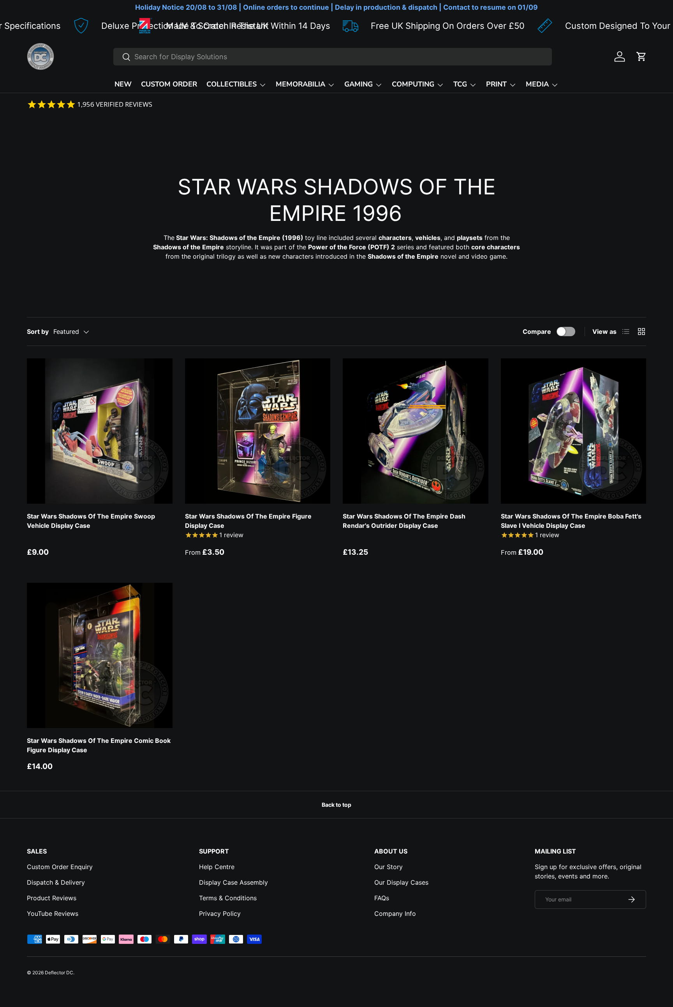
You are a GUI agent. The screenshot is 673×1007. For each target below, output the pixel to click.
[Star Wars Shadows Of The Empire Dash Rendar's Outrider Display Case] (415, 431)
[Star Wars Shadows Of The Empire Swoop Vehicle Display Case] (100, 431)
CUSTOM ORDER (169, 84)
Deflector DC (59, 972)
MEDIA (537, 84)
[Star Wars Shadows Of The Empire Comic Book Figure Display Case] (100, 655)
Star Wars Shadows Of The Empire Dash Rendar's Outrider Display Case (404, 520)
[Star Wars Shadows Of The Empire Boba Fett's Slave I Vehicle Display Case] (574, 431)
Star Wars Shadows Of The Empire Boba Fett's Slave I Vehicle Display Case (571, 520)
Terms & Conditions (228, 898)
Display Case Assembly (233, 882)
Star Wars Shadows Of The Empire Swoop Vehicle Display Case (91, 520)
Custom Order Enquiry (60, 867)
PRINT (496, 84)
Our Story (388, 867)
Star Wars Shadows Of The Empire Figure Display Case (248, 520)
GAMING (358, 84)
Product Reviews (51, 898)
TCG (460, 84)
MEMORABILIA (300, 84)
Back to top (336, 804)
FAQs (381, 898)
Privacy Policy (220, 913)
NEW (123, 84)
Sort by (38, 331)
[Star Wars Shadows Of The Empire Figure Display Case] (258, 431)
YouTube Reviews (52, 913)
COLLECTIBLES (231, 84)
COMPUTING (413, 84)
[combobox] (332, 56)
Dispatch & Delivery (56, 882)
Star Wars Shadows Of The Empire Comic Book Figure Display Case (99, 745)
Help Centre (216, 867)
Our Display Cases (401, 882)
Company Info (395, 913)
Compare (537, 331)
